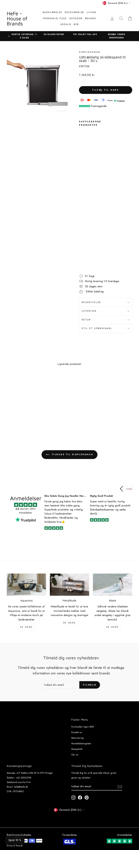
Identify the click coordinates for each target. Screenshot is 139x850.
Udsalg (65, 24)
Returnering (77, 738)
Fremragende (98, 106)
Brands (90, 18)
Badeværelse (52, 12)
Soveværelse (74, 12)
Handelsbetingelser (81, 743)
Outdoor (76, 18)
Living (91, 12)
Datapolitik (76, 749)
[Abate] (112, 585)
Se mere (26, 627)
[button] (129, 489)
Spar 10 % (14, 840)
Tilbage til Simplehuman (72, 454)
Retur (86, 319)
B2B (76, 24)
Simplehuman (90, 52)
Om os (74, 754)
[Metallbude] (69, 585)
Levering (89, 310)
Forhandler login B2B (82, 726)
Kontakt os (76, 732)
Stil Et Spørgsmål (97, 328)
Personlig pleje (55, 18)
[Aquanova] (26, 585)
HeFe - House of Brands (17, 18)
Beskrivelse (91, 302)
